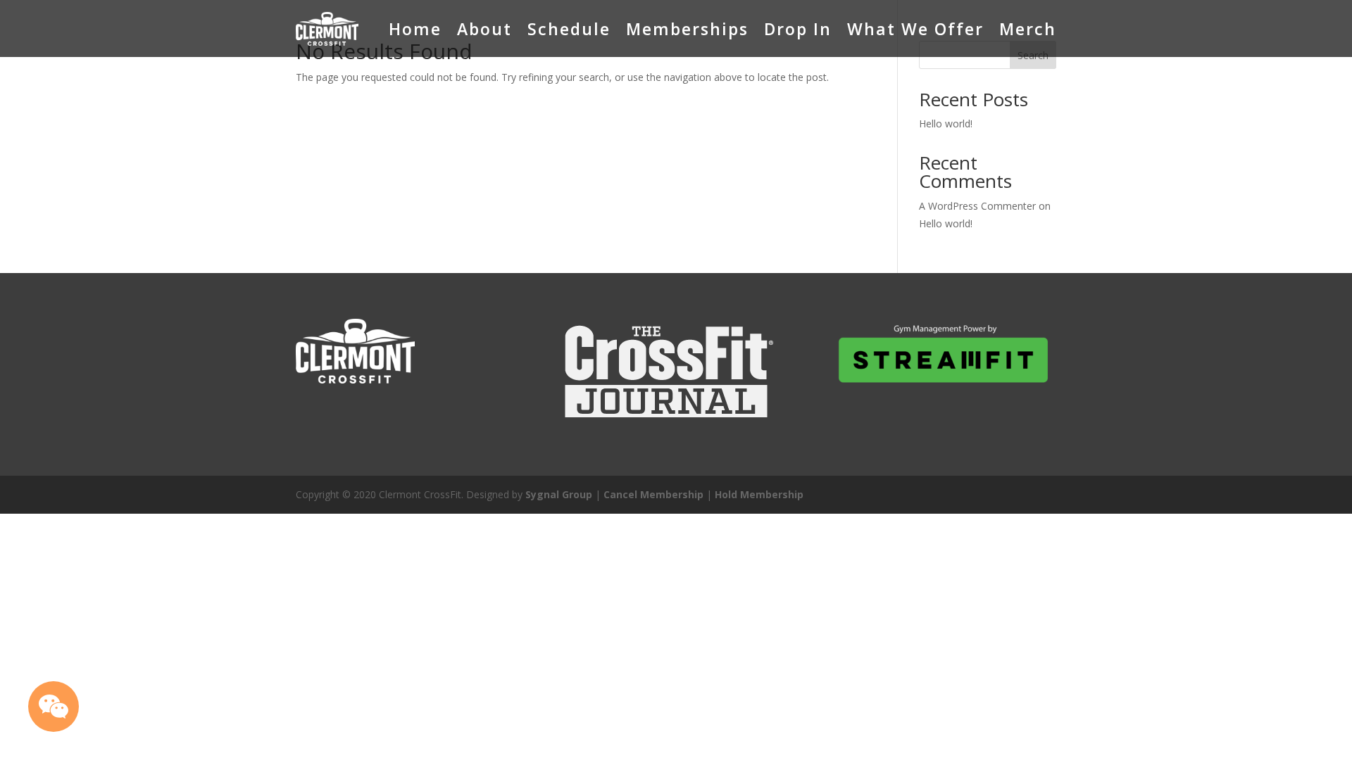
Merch (1027, 29)
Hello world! (945, 123)
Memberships (687, 29)
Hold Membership (759, 494)
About (484, 29)
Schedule (569, 29)
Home (415, 29)
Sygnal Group (558, 494)
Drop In (798, 29)
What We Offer (915, 29)
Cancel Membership (653, 494)
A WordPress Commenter (977, 206)
